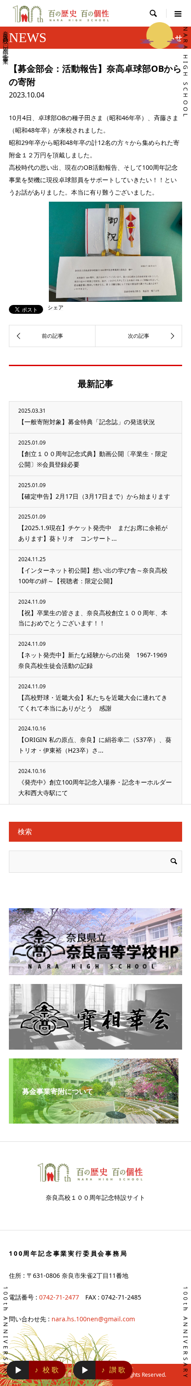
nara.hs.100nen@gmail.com (93, 1319)
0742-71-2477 (59, 1297)
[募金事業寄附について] (95, 1120)
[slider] (23, 1370)
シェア (56, 307)
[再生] (18, 1370)
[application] (18, 1370)
